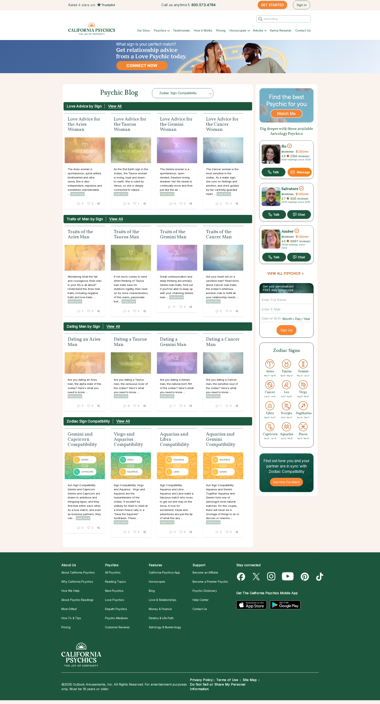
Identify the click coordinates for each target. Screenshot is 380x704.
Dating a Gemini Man (173, 342)
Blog (152, 590)
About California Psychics (78, 572)
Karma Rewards (280, 30)
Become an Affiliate (205, 572)
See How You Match (286, 482)
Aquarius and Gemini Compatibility (220, 439)
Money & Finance (160, 609)
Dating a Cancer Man (223, 342)
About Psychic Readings (77, 600)
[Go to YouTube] (288, 576)
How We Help (70, 590)
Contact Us (303, 30)
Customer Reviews (117, 627)
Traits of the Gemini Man (173, 234)
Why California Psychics (77, 581)
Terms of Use (227, 680)
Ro (283, 146)
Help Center (201, 600)
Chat (299, 214)
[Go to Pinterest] (304, 576)
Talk (273, 172)
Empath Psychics (116, 609)
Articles (258, 30)
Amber (287, 231)
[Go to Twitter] (256, 576)
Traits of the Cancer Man (219, 234)
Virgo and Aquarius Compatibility (128, 439)
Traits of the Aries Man (80, 234)
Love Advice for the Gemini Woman (176, 124)
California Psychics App (164, 572)
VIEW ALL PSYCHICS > (285, 273)
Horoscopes (237, 30)
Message (303, 172)
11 (174, 307)
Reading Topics (115, 581)
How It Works (203, 30)
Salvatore (289, 189)
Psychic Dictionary (205, 590)
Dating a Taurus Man (130, 342)
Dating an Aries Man (84, 342)
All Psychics (113, 572)
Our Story (143, 30)
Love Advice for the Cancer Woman (222, 124)
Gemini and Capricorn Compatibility (82, 439)
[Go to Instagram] (271, 576)
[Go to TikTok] (319, 576)
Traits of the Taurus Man (126, 234)
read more (77, 193)
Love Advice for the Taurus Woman (130, 124)
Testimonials (181, 30)
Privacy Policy (201, 680)
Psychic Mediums (116, 618)
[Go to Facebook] (241, 576)
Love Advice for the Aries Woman (84, 124)
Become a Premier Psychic (210, 581)
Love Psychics (114, 600)
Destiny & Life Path (161, 618)
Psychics (160, 30)
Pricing (220, 30)
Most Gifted (69, 609)
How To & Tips (71, 618)
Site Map (250, 680)
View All (115, 106)
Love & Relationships (162, 600)
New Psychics (114, 590)
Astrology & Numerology (165, 627)
